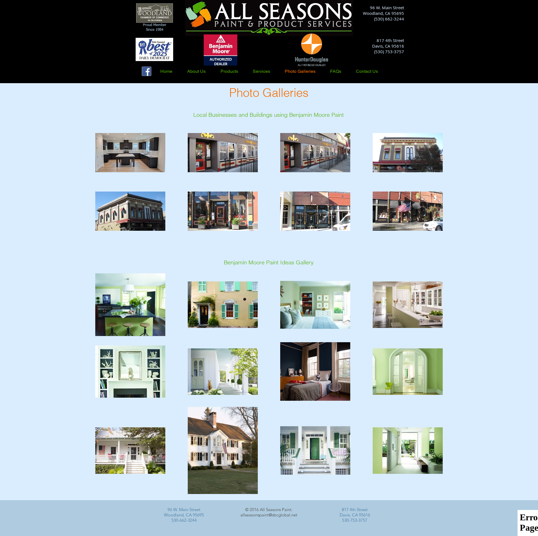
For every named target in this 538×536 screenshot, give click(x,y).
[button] (234, 71)
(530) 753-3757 (389, 51)
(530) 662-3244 (389, 19)
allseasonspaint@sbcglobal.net (268, 515)
